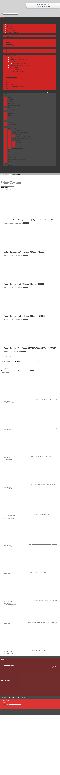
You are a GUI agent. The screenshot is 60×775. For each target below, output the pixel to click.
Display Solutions (10, 84)
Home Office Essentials (15, 75)
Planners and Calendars (18, 71)
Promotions (6, 34)
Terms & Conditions (9, 663)
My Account (6, 38)
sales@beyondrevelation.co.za (43, 6)
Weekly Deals (9, 36)
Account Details (10, 46)
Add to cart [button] (26, 223)
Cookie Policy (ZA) (9, 665)
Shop (4, 53)
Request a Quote (10, 51)
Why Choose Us (10, 28)
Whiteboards (16, 69)
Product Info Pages (11, 55)
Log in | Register (52, 92)
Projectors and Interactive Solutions (15, 86)
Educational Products (15, 57)
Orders (8, 42)
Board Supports (16, 73)
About (4, 22)
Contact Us (6, 90)
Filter (32, 370)
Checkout (8, 49)
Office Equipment (14, 67)
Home (4, 20)
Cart (4, 47)
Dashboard (9, 40)
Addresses (9, 44)
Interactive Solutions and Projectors (18, 59)
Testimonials (9, 26)
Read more (23, 351)
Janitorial (8, 88)
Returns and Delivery (11, 30)
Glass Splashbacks (14, 61)
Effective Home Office (11, 77)
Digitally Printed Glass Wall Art (20, 63)
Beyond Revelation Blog (12, 32)
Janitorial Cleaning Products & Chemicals (20, 65)
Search (1, 13)
